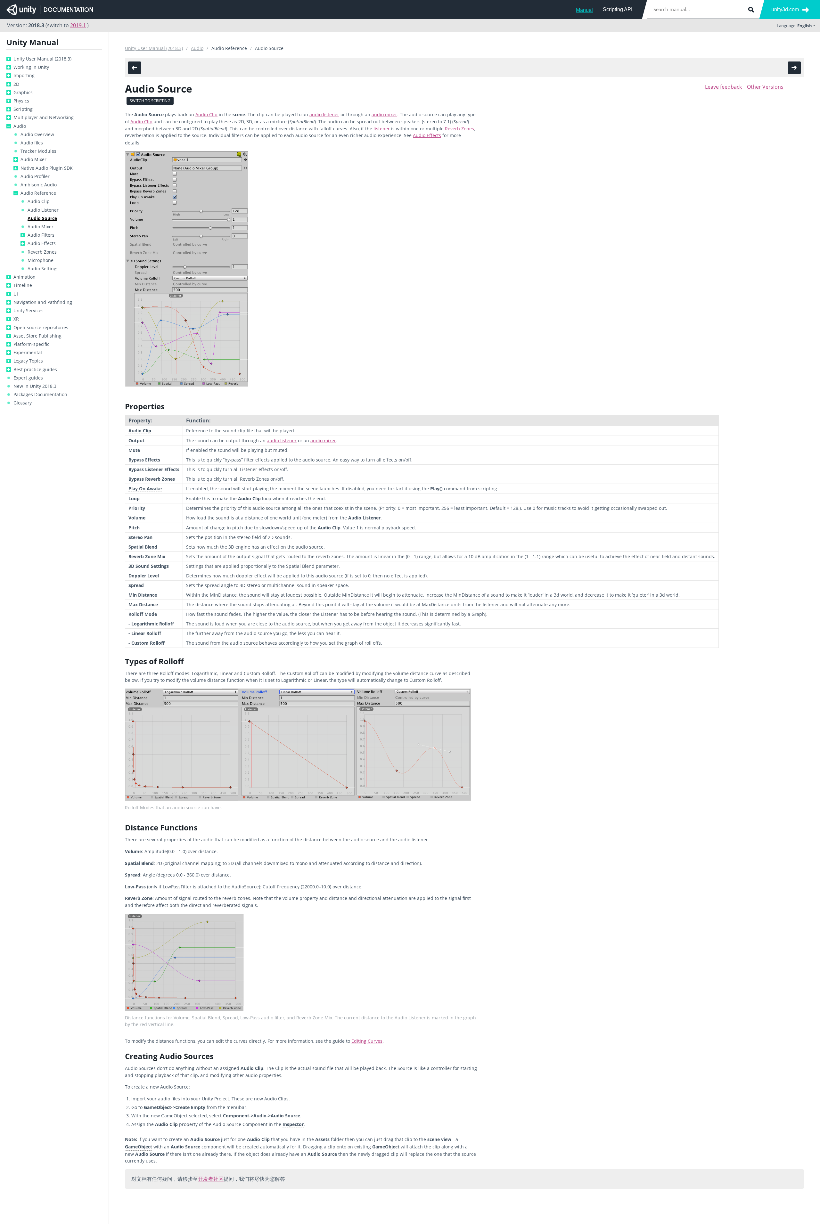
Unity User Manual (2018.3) (42, 59)
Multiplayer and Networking (43, 117)
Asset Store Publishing (37, 336)
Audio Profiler (35, 176)
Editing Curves (366, 1041)
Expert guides (28, 378)
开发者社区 (211, 1178)
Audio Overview (37, 134)
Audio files (31, 143)
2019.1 (78, 25)
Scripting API (617, 9)
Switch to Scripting (150, 100)
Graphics (23, 92)
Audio (19, 126)
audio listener (324, 114)
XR (16, 319)
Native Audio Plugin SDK (46, 168)
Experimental (27, 352)
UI (15, 294)
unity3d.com (785, 9)
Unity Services (28, 311)
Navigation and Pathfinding (42, 302)
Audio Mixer (33, 159)
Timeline (22, 285)
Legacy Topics (28, 361)
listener (381, 129)
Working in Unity (31, 67)
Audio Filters (41, 235)
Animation (24, 277)
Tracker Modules (38, 151)
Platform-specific (31, 344)
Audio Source (42, 218)
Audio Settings (43, 269)
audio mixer (384, 114)
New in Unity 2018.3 (34, 386)
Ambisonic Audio (38, 185)
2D (16, 84)
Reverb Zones (42, 252)
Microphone (40, 260)
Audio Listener (43, 210)
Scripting (23, 109)
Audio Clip (39, 201)
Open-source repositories (40, 327)
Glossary (22, 403)
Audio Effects (42, 243)
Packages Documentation (40, 394)
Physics (21, 101)
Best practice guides (35, 369)
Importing (24, 75)
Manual (584, 10)
